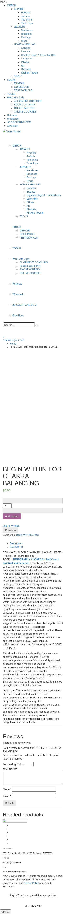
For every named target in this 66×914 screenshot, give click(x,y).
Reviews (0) (16, 547)
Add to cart (11, 516)
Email (7, 796)
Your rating (9, 764)
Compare (10, 530)
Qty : (6, 496)
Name (7, 789)
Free (36, 535)
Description (16, 543)
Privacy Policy (31, 883)
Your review (10, 768)
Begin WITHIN (24, 535)
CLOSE (5, 911)
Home (13, 343)
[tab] (36, 543)
